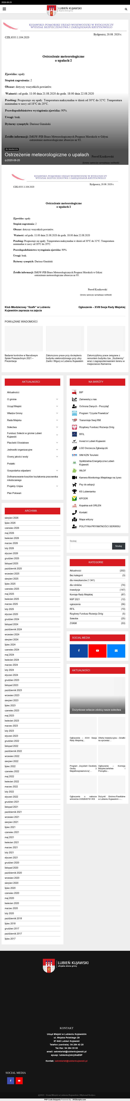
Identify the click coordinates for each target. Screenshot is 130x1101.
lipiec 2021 (10, 827)
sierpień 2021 (11, 822)
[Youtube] (19, 1080)
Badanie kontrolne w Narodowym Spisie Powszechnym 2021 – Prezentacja (21, 358)
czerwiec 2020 (12, 893)
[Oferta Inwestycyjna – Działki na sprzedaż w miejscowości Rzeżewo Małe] (111, 726)
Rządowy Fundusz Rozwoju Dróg (86, 613)
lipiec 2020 (10, 888)
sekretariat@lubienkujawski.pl (71, 1061)
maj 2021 (9, 837)
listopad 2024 (11, 624)
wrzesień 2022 (12, 756)
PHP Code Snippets (52, 1099)
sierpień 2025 (11, 578)
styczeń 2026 (11, 553)
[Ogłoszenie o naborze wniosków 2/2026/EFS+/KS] (83, 785)
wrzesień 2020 (12, 877)
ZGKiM (73, 623)
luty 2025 (9, 609)
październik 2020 (13, 872)
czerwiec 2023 (12, 710)
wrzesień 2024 (12, 634)
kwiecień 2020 (12, 903)
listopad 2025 (11, 563)
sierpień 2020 (11, 883)
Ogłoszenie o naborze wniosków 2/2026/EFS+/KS (83, 797)
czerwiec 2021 (12, 832)
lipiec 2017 (10, 938)
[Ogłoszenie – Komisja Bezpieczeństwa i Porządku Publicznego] (111, 754)
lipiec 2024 (10, 644)
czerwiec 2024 (12, 649)
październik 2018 (13, 918)
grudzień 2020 (12, 862)
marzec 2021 (11, 847)
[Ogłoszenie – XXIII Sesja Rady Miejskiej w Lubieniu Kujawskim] (83, 726)
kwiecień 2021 (12, 842)
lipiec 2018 (10, 923)
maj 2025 (9, 594)
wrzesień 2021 (12, 817)
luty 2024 (9, 670)
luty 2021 (9, 852)
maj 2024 (9, 654)
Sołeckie (74, 618)
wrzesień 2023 (12, 695)
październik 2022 (13, 751)
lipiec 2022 (10, 766)
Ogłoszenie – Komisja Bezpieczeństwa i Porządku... (111, 769)
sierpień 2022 (11, 761)
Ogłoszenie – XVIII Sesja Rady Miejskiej (101, 307)
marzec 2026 (11, 543)
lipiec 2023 (10, 705)
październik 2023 (13, 690)
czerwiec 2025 (12, 588)
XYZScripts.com (79, 1099)
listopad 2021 (11, 806)
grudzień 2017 (12, 928)
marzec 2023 (11, 725)
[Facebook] (10, 1080)
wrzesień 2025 (12, 573)
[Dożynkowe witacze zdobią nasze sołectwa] (97, 695)
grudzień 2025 (12, 558)
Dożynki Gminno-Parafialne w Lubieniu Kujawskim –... (111, 797)
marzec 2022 (11, 786)
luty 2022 (9, 791)
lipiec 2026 (10, 523)
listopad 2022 (11, 746)
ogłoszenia (75, 604)
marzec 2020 (11, 908)
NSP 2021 (75, 599)
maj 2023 (9, 715)
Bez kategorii (76, 575)
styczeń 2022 (11, 796)
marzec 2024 (11, 664)
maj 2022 (9, 776)
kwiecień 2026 (12, 538)
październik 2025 (13, 568)
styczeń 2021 (11, 857)
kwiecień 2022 (12, 781)
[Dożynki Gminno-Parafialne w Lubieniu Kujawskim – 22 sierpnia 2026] (111, 785)
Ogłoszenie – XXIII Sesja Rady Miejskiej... (83, 739)
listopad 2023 (11, 685)
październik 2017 (13, 933)
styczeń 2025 (11, 614)
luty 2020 (9, 913)
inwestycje (75, 589)
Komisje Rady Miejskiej (81, 594)
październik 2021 (13, 812)
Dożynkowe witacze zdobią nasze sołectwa (96, 710)
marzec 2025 (11, 604)
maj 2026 (9, 533)
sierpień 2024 (11, 639)
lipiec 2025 (10, 583)
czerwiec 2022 (12, 771)
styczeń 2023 (11, 735)
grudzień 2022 (12, 741)
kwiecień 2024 (12, 659)
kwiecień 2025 (12, 599)
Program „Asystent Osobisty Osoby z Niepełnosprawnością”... (83, 769)
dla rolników (76, 585)
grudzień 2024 (12, 619)
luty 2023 (9, 730)
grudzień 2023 (12, 680)
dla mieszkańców (12, 149)
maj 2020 (9, 898)
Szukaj (73, 541)
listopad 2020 (11, 867)
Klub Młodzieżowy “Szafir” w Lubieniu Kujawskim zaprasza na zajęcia (27, 309)
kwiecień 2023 (12, 720)
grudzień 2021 (12, 801)
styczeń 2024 (11, 675)
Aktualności (75, 570)
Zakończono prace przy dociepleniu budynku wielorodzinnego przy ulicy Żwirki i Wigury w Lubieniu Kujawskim (64, 358)
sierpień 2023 (11, 700)
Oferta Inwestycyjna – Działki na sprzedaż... (111, 739)
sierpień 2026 (11, 517)
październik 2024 (13, 629)
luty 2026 (9, 548)
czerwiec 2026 (12, 528)
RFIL (72, 609)
